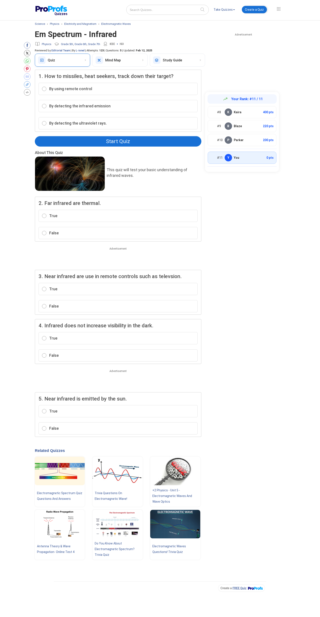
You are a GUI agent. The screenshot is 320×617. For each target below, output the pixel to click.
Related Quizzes (50, 450)
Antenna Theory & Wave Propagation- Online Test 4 (55, 549)
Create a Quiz (254, 9)
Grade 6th (80, 44)
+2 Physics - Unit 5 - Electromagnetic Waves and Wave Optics (172, 496)
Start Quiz (118, 141)
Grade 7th (94, 44)
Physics (46, 44)
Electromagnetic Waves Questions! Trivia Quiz (169, 549)
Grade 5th (67, 44)
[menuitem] (224, 10)
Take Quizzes (223, 9)
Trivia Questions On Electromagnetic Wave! (111, 495)
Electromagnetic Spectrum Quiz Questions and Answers (59, 495)
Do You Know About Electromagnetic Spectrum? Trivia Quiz (115, 549)
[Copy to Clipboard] (28, 84)
